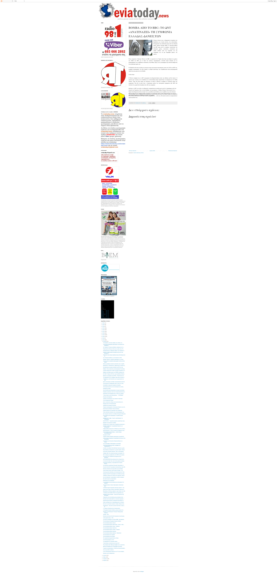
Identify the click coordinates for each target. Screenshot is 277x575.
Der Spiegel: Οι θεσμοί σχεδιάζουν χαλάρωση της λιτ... (113, 347)
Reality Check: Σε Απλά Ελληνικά (109, 403)
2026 (103, 323)
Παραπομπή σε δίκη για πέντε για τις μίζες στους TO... (113, 348)
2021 (103, 331)
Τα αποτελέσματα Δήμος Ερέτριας (109, 531)
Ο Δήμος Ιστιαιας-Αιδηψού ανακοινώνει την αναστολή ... (114, 436)
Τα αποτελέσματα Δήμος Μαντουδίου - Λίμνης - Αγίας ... (113, 524)
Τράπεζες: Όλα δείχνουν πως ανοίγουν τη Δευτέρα (112, 398)
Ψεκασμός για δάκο (107, 388)
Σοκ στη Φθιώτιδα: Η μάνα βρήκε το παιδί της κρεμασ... (113, 477)
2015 (103, 339)
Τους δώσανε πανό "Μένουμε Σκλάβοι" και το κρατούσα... (114, 544)
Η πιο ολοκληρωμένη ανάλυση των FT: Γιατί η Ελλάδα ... (114, 551)
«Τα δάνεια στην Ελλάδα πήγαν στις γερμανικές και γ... (113, 492)
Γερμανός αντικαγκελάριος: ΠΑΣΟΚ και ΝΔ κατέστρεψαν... (114, 548)
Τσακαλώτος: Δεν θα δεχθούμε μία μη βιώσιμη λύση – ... (114, 497)
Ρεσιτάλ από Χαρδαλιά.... (108, 396)
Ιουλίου (104, 341)
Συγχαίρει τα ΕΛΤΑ (106, 434)
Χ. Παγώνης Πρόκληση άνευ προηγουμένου (111, 508)
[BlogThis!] (150, 103)
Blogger (142, 571)
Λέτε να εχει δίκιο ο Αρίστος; (108, 549)
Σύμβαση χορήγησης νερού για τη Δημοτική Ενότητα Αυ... (114, 391)
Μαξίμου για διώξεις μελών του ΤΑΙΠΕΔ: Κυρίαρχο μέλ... (114, 372)
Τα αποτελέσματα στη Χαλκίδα (109, 534)
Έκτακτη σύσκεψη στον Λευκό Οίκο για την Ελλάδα (113, 468)
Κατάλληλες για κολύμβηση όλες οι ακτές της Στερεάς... (113, 393)
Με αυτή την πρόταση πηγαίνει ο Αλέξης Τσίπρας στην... (114, 503)
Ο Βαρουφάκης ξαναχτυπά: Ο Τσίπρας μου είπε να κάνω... (114, 428)
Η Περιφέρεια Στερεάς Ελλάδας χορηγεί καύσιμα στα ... (113, 510)
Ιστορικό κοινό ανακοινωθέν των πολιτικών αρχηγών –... (114, 498)
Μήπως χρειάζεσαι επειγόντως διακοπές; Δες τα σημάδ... (114, 363)
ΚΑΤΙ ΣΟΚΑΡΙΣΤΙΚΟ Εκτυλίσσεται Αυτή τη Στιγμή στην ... (114, 459)
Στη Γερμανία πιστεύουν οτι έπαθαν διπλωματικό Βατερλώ (114, 413)
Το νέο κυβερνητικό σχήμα (108, 400)
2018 (103, 336)
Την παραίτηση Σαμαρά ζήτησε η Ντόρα (110, 538)
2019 (103, 334)
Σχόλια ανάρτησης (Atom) (139, 152)
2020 (103, 333)
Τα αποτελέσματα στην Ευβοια (109, 536)
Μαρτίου (105, 560)
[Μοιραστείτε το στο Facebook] (153, 103)
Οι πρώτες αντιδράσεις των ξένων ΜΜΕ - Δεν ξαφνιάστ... (114, 519)
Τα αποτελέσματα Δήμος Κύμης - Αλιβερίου (111, 526)
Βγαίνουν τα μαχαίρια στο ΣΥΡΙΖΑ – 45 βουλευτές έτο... (113, 375)
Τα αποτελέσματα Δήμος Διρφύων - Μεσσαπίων (112, 533)
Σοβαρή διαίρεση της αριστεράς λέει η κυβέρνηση (112, 410)
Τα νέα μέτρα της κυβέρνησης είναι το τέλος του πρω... (113, 383)
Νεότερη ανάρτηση (132, 150)
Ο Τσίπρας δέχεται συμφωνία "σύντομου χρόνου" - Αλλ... (114, 487)
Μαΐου (104, 557)
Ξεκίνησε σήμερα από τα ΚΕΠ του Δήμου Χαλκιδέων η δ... (114, 370)
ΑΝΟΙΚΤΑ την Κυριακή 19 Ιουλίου (109, 405)
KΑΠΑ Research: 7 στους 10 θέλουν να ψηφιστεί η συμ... (114, 430)
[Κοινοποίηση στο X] (151, 103)
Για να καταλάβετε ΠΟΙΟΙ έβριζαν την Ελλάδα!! (112, 443)
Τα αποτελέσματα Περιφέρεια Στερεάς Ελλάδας (112, 521)
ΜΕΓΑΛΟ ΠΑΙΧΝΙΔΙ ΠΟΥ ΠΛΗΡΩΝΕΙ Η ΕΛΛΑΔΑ (112, 546)
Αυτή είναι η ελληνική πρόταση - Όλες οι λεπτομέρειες (113, 451)
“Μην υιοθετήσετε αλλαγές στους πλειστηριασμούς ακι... (114, 412)
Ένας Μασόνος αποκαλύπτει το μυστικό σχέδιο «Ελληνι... (114, 449)
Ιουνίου (104, 555)
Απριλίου (105, 558)
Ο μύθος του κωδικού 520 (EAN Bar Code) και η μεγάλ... (114, 448)
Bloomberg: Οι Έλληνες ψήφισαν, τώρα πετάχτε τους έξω (114, 491)
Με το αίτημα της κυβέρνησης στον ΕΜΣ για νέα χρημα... (114, 454)
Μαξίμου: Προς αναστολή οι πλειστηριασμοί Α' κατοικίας (114, 368)
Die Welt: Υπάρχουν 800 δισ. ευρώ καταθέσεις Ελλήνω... (114, 373)
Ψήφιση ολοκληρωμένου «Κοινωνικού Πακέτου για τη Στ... (114, 407)
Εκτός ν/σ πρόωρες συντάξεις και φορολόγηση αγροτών (114, 381)
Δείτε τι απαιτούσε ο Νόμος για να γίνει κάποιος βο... (113, 402)
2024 (103, 326)
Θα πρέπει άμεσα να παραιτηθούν (109, 478)
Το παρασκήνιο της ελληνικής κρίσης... (110, 541)
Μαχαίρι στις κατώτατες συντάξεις (109, 422)
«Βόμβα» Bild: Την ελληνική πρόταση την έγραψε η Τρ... (114, 453)
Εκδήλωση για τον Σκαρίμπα (108, 480)
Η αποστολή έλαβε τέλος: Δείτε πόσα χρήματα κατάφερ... (114, 461)
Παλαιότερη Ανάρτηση (172, 150)
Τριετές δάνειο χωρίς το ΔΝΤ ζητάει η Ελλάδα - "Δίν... (113, 470)
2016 (103, 338)
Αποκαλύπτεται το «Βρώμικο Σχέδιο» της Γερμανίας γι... (114, 350)
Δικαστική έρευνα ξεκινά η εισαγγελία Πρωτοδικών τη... (113, 500)
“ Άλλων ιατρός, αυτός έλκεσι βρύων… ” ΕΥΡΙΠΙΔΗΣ (113, 395)
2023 (103, 328)
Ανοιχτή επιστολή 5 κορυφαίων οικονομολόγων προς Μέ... (114, 467)
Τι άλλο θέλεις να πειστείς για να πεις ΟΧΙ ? (111, 543)
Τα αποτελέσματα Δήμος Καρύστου (110, 527)
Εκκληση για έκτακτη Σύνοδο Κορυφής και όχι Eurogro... (114, 516)
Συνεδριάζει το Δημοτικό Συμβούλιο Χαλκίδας (112, 385)
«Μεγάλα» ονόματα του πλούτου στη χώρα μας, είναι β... (114, 475)
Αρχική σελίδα (152, 150)
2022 (103, 329)
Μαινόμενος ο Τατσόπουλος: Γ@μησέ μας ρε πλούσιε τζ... (114, 365)
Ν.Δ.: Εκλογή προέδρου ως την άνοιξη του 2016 (112, 357)
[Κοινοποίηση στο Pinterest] (154, 103)
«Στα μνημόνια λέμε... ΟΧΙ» (108, 517)
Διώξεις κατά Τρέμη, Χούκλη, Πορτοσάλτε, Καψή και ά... (114, 489)
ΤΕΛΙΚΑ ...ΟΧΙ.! (106, 514)
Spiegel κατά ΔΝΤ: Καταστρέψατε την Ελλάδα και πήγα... (114, 473)
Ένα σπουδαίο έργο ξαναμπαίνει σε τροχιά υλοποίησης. (114, 390)
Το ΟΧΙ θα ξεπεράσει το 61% (108, 539)
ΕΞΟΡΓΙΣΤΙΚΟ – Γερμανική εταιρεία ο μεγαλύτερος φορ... (114, 420)
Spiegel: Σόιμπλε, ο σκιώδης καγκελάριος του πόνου (113, 359)
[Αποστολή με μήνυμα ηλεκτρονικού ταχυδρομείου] (149, 103)
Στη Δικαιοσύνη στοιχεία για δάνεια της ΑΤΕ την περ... (113, 367)
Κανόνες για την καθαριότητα (108, 553)
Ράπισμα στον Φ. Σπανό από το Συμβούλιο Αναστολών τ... (114, 424)
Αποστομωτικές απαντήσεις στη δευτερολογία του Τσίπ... (114, 472)
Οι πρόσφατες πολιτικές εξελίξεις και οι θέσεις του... (113, 342)
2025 (103, 324)
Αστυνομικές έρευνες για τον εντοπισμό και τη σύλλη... (113, 386)
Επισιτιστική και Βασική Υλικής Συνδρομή (111, 408)
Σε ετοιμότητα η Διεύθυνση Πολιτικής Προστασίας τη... (113, 465)
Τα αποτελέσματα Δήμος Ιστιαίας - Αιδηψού (111, 529)
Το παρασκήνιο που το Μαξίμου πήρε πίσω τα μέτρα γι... (114, 377)
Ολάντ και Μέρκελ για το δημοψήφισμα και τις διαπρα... (113, 502)
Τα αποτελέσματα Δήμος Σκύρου (109, 522)
